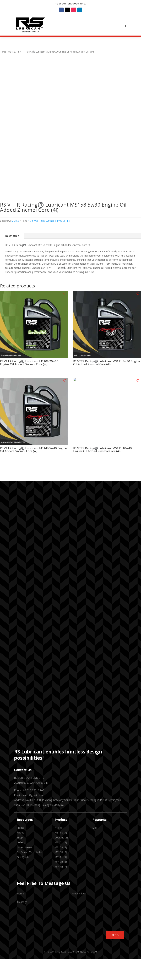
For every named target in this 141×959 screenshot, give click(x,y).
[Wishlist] (64, 293)
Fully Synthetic (48, 220)
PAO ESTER (63, 220)
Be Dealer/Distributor (30, 852)
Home (3, 51)
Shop (20, 837)
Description (12, 235)
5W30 (35, 220)
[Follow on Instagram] (73, 10)
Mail (94, 827)
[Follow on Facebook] (61, 10)
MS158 (11, 51)
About (20, 832)
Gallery (21, 842)
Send (115, 935)
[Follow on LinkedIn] (79, 10)
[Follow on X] (67, 10)
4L (29, 220)
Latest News (24, 847)
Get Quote (23, 857)
